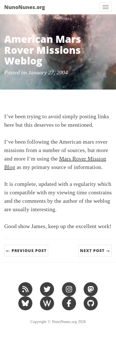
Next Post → (95, 250)
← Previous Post (26, 250)
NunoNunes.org (24, 7)
